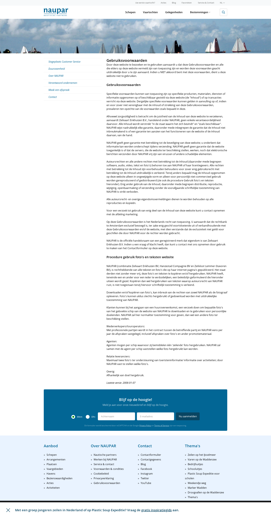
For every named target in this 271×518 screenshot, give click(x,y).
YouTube (146, 483)
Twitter (145, 478)
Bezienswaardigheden (59, 478)
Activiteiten (53, 487)
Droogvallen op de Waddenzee (206, 492)
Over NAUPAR (55, 75)
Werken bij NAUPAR (105, 459)
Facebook (146, 469)
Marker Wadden (197, 487)
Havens (51, 473)
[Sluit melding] (8, 510)
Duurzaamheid (56, 68)
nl (221, 2)
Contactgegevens (151, 459)
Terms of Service (161, 425)
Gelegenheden (174, 12)
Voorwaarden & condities (109, 469)
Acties (163, 2)
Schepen (130, 12)
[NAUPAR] (56, 12)
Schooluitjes (195, 469)
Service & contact (104, 464)
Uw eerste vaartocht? (145, 2)
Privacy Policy (145, 425)
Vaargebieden (55, 469)
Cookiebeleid (101, 473)
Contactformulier (151, 455)
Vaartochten (150, 12)
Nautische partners (105, 455)
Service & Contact (206, 2)
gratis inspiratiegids (156, 510)
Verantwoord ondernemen (62, 83)
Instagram (147, 473)
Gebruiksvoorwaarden (107, 483)
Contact (52, 97)
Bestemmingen (199, 12)
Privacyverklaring (104, 478)
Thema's (193, 497)
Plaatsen (52, 464)
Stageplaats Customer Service (64, 61)
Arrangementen (56, 459)
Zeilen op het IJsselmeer (202, 455)
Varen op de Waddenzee (202, 459)
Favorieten (187, 2)
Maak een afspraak (58, 90)
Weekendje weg (197, 483)
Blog (174, 2)
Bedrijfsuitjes (195, 464)
